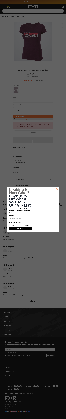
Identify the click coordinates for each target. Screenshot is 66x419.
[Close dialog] (57, 188)
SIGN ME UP (20, 229)
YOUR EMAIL (12, 215)
